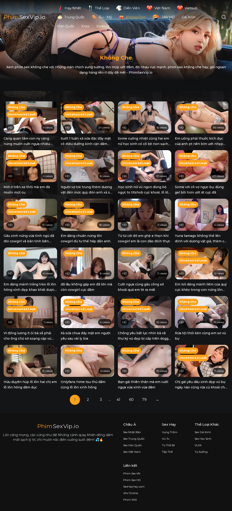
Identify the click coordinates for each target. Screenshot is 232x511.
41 (118, 399)
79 (144, 399)
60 (131, 399)
